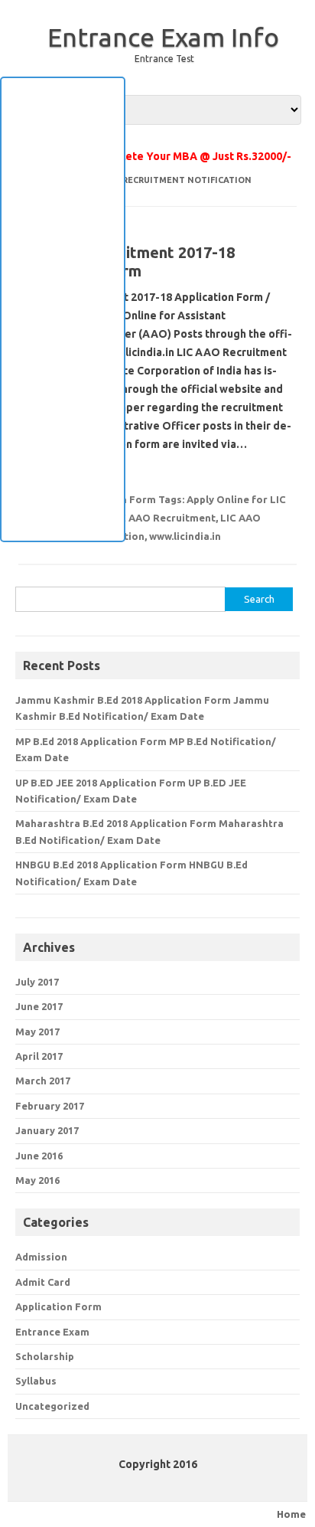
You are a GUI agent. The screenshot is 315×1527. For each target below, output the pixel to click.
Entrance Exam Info (163, 36)
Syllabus (36, 1380)
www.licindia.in (185, 536)
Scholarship (44, 1356)
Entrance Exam (52, 1331)
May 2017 (37, 1031)
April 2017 (39, 1056)
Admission (41, 1256)
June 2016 (39, 1155)
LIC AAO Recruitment (163, 517)
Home (291, 1514)
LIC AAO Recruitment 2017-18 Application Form (126, 262)
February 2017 (49, 1105)
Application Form (58, 1306)
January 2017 (47, 1130)
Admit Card (42, 1282)
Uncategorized (52, 1406)
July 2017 (37, 981)
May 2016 (37, 1180)
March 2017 (42, 1080)
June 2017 (39, 1006)
